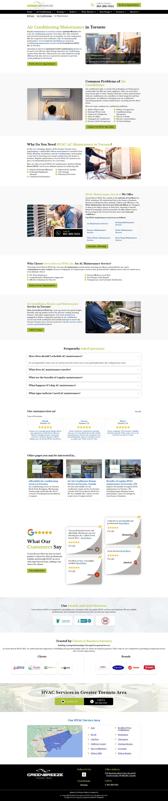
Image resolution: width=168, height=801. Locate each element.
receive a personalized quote (39, 324)
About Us (134, 12)
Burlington (123, 735)
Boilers (73, 12)
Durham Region (125, 744)
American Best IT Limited (93, 797)
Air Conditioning (43, 12)
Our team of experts (64, 315)
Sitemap (84, 785)
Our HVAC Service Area (84, 720)
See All (138, 412)
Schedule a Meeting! (97, 246)
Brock (93, 735)
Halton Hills (96, 753)
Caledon (94, 739)
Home (29, 12)
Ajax (93, 728)
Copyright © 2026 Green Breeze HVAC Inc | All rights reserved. (85, 795)
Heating (60, 12)
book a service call (72, 322)
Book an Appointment (129, 5)
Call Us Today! (35, 330)
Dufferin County (98, 744)
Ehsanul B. (127, 535)
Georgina (122, 749)
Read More (86, 538)
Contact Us (72, 701)
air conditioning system (42, 34)
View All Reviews (36, 571)
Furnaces (120, 12)
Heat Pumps (105, 12)
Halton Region (124, 753)
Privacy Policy (83, 792)
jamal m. (128, 562)
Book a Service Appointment (42, 64)
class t (90, 575)
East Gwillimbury (99, 749)
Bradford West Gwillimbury (124, 729)
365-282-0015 (105, 6)
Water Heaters (87, 12)
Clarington (123, 739)
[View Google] (84, 774)
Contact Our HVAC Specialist (101, 127)
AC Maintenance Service (97, 224)
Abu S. (90, 549)
